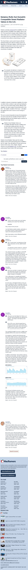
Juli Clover (3, 486)
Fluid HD (19, 566)
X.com (4, 484)
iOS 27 (20, 5)
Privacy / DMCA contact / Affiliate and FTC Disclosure (10, 562)
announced (12, 30)
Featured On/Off (4, 566)
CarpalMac (7, 217)
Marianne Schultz (17, 496)
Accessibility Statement (5, 564)
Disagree (14, 195)
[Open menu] (1, 2)
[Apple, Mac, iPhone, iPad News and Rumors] (10, 3)
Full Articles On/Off (11, 566)
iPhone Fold (13, 5)
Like (12, 195)
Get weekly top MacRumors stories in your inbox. (14, 158)
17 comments (3, 154)
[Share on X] (22, 155)
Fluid (16, 566)
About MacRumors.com (8, 471)
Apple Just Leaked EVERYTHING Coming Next (15, 521)
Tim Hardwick (16, 491)
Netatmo (5, 151)
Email (2, 484)
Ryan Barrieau (16, 501)
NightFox (7, 167)
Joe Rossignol (16, 486)
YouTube (5, 513)
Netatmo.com (13, 146)
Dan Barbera (3, 501)
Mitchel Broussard (4, 491)
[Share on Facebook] (25, 155)
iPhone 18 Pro (5, 5)
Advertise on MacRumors (8, 475)
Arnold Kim (3, 481)
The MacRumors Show (10, 537)
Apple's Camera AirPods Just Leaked (13, 516)
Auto (22, 566)
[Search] (24, 2)
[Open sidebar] (26, 2)
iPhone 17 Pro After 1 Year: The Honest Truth (14, 534)
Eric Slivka (16, 481)
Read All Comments (14, 451)
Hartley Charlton (4, 496)
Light (25, 566)
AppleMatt (7, 421)
